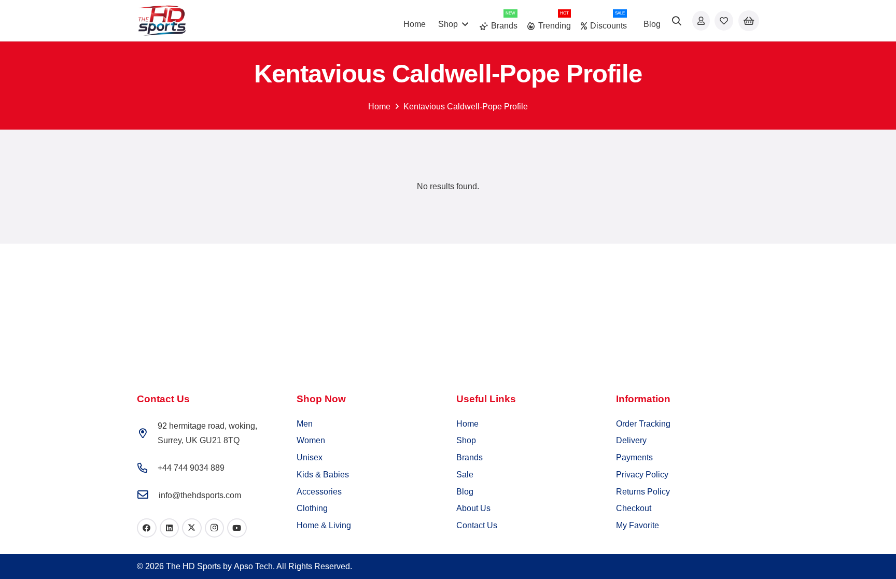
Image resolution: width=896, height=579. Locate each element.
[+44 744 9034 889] (147, 468)
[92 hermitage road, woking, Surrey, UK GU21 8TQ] (147, 433)
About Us (473, 508)
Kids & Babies (323, 474)
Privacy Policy (642, 474)
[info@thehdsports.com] (148, 495)
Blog (464, 491)
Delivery (631, 440)
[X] (192, 528)
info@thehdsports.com (200, 495)
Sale (464, 474)
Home (379, 106)
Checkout (633, 508)
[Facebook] (147, 528)
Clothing (312, 508)
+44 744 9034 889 (191, 467)
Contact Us (476, 525)
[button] (677, 20)
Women (311, 440)
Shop (466, 440)
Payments (634, 457)
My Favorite (637, 525)
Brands (469, 457)
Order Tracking (643, 423)
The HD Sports (193, 566)
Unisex (310, 457)
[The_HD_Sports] (162, 21)
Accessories (319, 491)
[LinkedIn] (169, 528)
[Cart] (748, 21)
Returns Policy (643, 491)
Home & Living (324, 525)
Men (305, 423)
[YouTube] (237, 528)
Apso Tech (253, 566)
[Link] (701, 20)
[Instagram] (215, 528)
